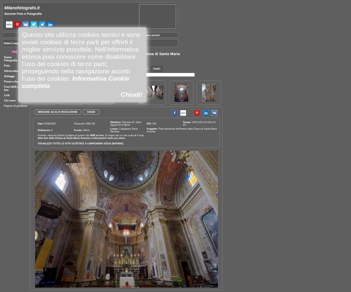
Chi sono (10, 100)
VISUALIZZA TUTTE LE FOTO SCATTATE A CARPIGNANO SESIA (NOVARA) (80, 143)
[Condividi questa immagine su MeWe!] (183, 115)
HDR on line (97, 135)
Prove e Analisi (13, 81)
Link (7, 95)
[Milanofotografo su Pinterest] (17, 27)
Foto (7, 65)
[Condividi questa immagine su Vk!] (214, 115)
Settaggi (9, 76)
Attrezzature (12, 70)
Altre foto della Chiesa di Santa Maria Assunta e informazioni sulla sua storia (81, 138)
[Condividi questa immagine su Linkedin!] (205, 115)
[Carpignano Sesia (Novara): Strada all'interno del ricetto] (154, 98)
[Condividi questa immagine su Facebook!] (174, 115)
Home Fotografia (10, 59)
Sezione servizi (150, 35)
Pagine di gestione (15, 105)
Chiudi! (132, 94)
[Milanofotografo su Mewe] (9, 27)
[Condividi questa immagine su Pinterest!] (194, 115)
